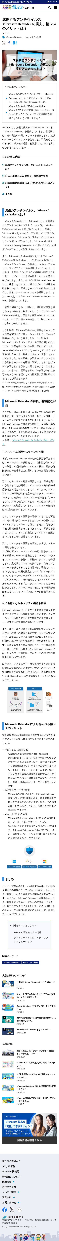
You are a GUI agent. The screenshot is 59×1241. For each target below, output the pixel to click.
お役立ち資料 (9, 1187)
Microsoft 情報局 (10, 1171)
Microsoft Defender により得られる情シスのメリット (30, 185)
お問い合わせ (9, 1202)
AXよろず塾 (8, 1166)
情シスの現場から (11, 1161)
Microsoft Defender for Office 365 (28, 830)
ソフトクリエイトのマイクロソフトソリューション (31, 939)
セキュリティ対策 (33, 37)
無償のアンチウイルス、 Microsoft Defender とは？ (29, 167)
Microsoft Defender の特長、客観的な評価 (26, 176)
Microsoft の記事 (16, 794)
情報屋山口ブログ (11, 1176)
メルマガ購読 (9, 1192)
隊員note (6, 1182)
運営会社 (6, 1197)
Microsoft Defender (14, 37)
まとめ (8, 193)
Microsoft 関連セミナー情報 (27, 932)
